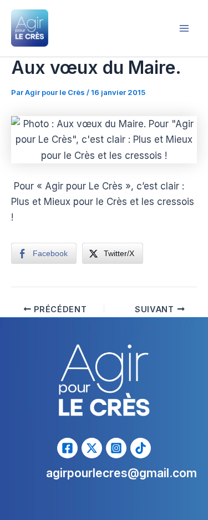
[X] (92, 448)
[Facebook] (67, 448)
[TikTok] (140, 448)
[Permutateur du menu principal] (184, 28)
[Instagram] (116, 448)
